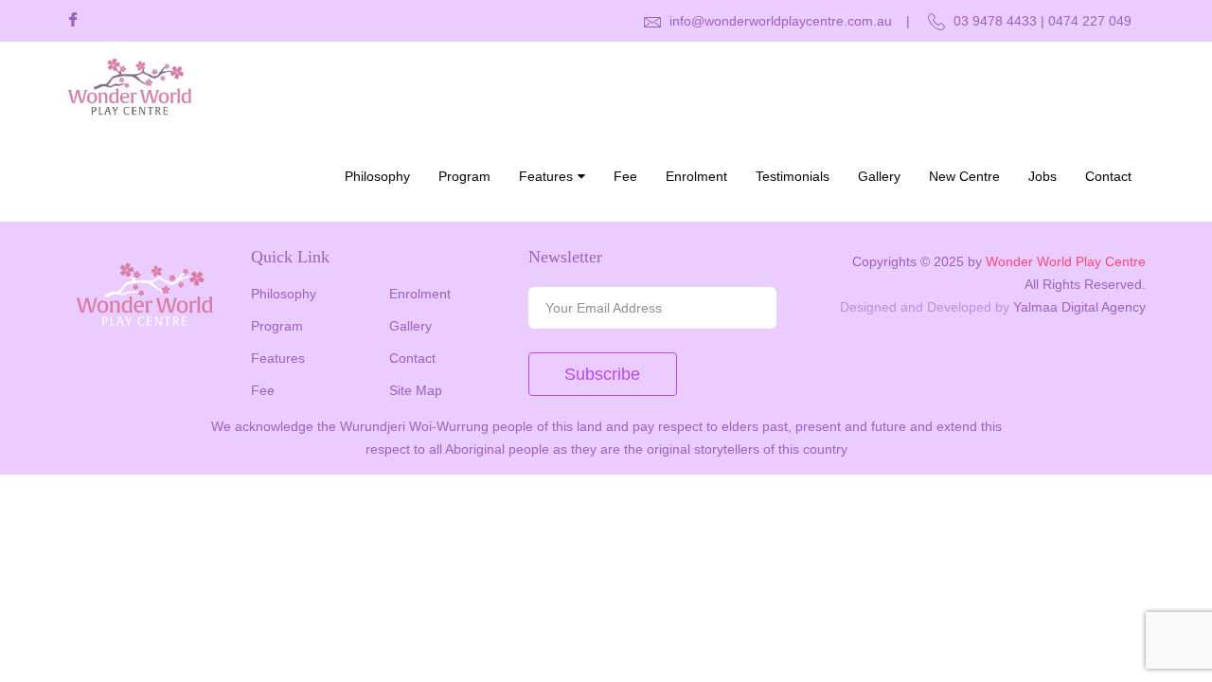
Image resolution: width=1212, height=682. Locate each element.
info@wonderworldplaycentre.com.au (779, 20)
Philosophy (377, 176)
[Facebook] (73, 20)
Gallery (879, 176)
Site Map (415, 390)
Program (464, 176)
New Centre (964, 176)
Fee (625, 176)
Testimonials (792, 176)
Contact (1108, 176)
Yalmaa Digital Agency (1079, 306)
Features (546, 176)
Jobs (1042, 176)
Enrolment (696, 176)
